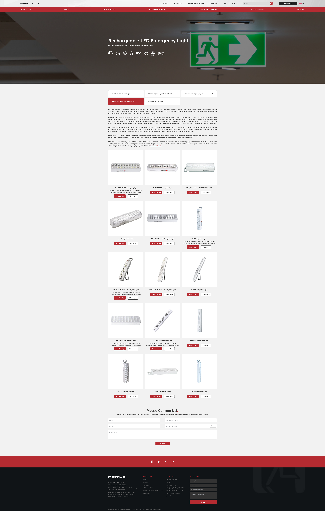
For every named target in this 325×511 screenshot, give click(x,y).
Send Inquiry (120, 196)
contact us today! (155, 146)
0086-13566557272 (118, 482)
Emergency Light (121, 45)
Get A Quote (288, 3)
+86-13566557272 (120, 485)
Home (112, 45)
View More (132, 196)
